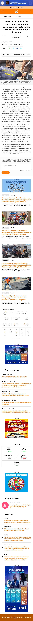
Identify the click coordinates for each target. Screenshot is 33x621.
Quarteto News (7, 16)
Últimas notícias (12, 370)
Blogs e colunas (12, 499)
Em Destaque (17, 16)
